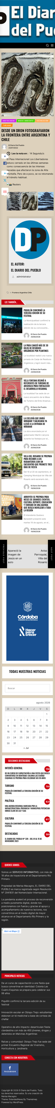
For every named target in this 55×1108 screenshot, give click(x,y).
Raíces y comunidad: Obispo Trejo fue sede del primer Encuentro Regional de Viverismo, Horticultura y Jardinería (26, 1045)
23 (8, 737)
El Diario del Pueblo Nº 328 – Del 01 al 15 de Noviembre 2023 (23, 840)
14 (40, 725)
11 (21, 725)
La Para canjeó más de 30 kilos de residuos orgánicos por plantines (36, 348)
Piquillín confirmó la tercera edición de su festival (34, 313)
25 (21, 737)
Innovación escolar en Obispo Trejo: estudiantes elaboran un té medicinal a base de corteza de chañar (26, 1016)
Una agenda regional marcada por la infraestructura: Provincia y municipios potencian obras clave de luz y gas (27, 808)
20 (34, 731)
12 (27, 725)
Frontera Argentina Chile (22, 293)
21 (40, 731)
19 (27, 731)
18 (21, 731)
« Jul (26, 748)
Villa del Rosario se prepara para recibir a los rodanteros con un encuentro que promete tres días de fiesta (38, 461)
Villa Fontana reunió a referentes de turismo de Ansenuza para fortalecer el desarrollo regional (37, 384)
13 (34, 725)
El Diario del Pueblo (16, 145)
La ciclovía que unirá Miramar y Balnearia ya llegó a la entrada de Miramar (35, 422)
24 (14, 737)
